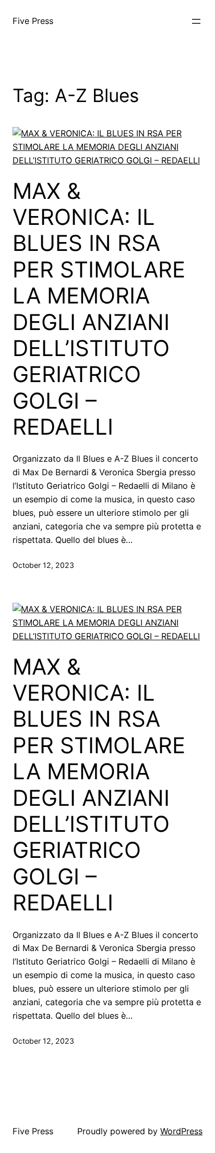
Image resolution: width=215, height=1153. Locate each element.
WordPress (181, 1131)
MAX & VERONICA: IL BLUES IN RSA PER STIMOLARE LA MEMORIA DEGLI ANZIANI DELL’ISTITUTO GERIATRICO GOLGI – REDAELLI (99, 309)
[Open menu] (196, 21)
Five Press (33, 21)
